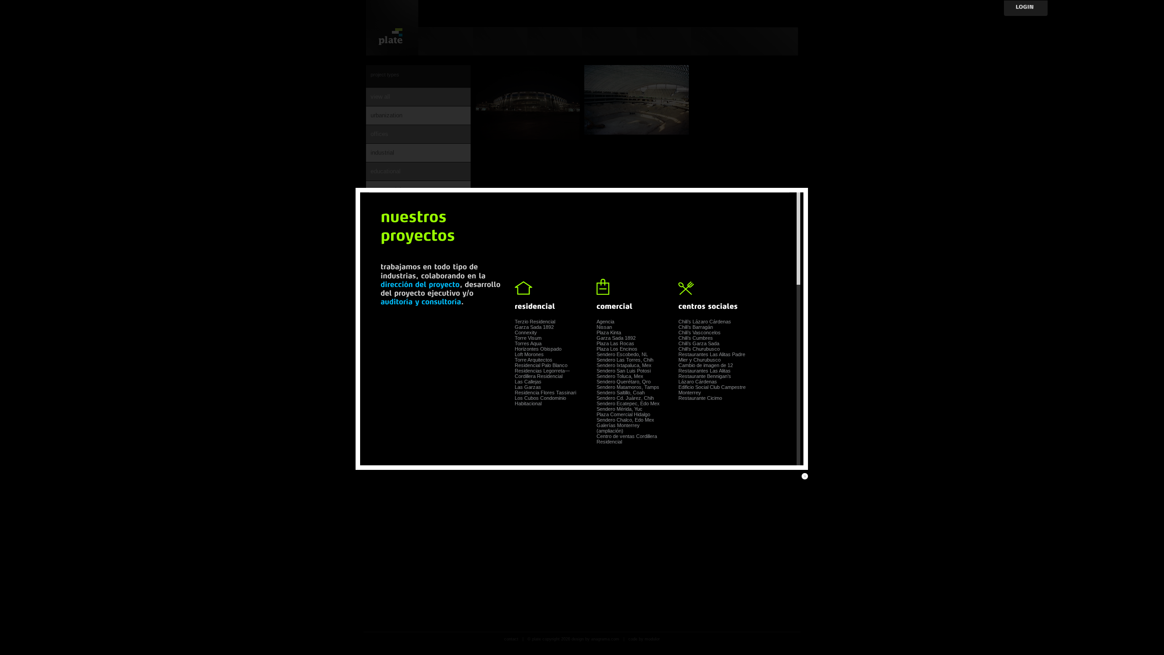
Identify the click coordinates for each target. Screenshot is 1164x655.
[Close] (805, 476)
